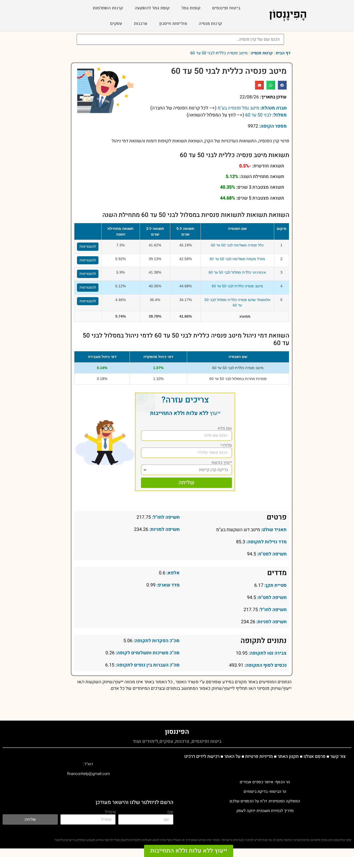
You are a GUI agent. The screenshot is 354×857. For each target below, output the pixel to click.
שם (170, 812)
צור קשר (337, 756)
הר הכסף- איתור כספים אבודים (265, 782)
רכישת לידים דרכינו (202, 756)
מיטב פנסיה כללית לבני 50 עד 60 (237, 286)
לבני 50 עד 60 (258, 115)
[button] (282, 85)
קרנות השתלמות (108, 8)
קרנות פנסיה (210, 23)
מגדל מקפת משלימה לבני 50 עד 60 (237, 259)
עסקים (116, 23)
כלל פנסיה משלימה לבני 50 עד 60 (237, 245)
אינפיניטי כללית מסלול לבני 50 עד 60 (237, 272)
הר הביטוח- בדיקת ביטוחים (265, 791)
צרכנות (140, 23)
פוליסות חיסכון (173, 23)
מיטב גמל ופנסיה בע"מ (238, 108)
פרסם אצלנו (314, 756)
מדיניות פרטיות (259, 756)
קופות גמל (190, 8)
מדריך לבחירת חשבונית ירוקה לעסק (265, 811)
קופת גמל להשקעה (152, 8)
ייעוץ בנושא (221, 462)
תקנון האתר (288, 756)
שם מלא (225, 428)
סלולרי (226, 445)
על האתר (232, 756)
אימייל (110, 812)
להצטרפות (88, 246)
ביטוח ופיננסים (226, 8)
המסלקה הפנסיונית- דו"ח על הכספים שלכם (265, 801)
